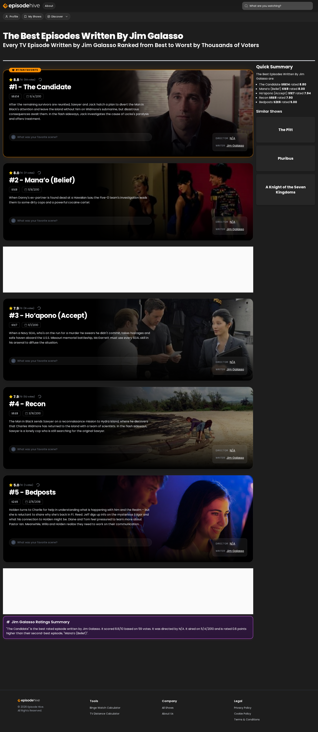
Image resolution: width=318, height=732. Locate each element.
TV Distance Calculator (104, 713)
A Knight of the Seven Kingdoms (286, 189)
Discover (57, 16)
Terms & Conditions (247, 719)
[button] (80, 139)
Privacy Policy (242, 708)
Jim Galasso (235, 145)
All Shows (168, 708)
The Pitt (285, 129)
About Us (167, 713)
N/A (232, 138)
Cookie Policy (242, 713)
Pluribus (285, 158)
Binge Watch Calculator (105, 708)
